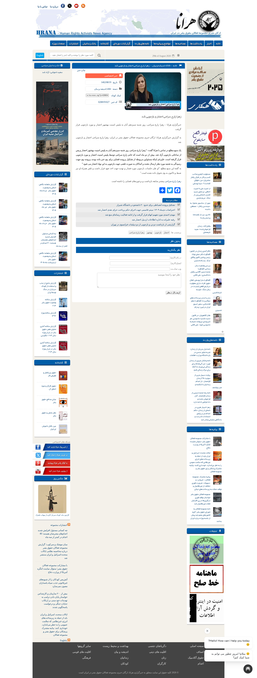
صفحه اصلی (197, 646)
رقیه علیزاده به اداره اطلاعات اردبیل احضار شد (153, 219)
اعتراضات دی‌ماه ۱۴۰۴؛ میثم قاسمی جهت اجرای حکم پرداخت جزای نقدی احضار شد (136, 210)
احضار (166, 232)
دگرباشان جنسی (157, 646)
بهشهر (149, 232)
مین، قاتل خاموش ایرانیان (49, 427)
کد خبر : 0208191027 (107, 102)
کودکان (124, 663)
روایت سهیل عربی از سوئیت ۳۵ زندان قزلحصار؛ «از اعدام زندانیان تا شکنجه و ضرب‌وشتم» (208, 381)
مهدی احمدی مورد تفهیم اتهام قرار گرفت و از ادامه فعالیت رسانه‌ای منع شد (140, 214)
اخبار (209, 43)
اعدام (201, 663)
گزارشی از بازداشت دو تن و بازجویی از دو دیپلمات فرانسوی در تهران (143, 224)
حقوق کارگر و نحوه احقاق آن (49, 387)
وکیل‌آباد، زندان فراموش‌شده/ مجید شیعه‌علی (202, 229)
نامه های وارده (142, 43)
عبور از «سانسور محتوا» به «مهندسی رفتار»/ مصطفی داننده (200, 206)
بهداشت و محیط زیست (115, 646)
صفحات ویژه (58, 43)
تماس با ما (42, 6)
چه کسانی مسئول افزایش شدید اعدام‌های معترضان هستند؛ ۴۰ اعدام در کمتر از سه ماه (53, 239)
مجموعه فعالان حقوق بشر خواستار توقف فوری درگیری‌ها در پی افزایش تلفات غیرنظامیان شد (200, 499)
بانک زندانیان (89, 43)
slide (168, 65)
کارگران (161, 663)
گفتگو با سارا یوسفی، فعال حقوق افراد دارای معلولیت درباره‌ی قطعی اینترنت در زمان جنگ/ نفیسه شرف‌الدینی (206, 286)
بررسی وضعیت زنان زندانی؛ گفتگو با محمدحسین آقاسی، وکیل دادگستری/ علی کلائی (200, 270)
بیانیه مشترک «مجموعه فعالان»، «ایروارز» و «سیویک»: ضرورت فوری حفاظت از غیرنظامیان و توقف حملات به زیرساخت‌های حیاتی (207, 483)
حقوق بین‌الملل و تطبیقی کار (49, 374)
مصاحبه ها (180, 43)
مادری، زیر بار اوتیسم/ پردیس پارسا (201, 216)
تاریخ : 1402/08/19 (109, 82)
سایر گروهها (84, 646)
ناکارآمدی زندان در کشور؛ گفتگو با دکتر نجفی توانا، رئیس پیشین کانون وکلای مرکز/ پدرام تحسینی (199, 255)
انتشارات (73, 43)
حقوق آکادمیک (196, 657)
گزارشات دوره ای (121, 43)
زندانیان (124, 657)
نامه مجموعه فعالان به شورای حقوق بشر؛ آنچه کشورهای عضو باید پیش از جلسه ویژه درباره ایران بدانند (206, 515)
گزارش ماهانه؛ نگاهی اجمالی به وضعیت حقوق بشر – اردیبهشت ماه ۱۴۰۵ (47, 257)
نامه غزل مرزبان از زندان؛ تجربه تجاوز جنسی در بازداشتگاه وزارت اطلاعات (200, 352)
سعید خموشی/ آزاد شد (52, 72)
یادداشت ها (196, 43)
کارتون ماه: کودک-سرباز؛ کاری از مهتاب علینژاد (52, 515)
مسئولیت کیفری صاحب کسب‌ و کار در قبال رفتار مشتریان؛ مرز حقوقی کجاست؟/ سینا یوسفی (200, 178)
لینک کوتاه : (115, 95)
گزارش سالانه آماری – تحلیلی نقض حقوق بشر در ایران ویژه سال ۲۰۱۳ (47, 347)
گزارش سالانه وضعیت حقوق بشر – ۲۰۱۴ (48, 302)
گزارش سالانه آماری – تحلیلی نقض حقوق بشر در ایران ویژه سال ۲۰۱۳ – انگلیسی (47, 331)
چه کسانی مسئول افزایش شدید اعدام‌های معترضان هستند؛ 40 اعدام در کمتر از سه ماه (52, 533)
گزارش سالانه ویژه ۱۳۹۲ (48, 314)
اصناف (200, 651)
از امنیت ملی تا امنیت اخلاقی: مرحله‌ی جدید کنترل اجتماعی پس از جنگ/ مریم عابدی (202, 193)
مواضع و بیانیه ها (162, 43)
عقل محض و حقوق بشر (49, 414)
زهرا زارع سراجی (173, 181)
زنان (163, 657)
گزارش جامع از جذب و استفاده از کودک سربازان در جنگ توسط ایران (48, 287)
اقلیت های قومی (81, 651)
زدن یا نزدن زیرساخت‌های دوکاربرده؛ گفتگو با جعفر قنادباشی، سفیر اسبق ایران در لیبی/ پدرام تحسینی (206, 304)
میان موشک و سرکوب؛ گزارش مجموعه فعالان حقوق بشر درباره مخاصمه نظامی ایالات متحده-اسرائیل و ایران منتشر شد (52, 551)
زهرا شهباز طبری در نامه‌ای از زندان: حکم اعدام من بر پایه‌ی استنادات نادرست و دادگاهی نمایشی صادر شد (208, 413)
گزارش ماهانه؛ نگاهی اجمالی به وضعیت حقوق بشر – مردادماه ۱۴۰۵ (47, 189)
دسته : (114, 89)
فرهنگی (86, 657)
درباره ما (54, 6)
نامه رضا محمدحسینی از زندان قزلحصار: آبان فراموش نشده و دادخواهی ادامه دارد (201, 397)
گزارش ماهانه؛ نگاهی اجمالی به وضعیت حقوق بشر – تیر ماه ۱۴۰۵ (47, 205)
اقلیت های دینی (157, 651)
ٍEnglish (63, 640)
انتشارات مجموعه (58, 525)
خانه (218, 43)
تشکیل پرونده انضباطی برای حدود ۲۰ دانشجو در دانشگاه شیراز (146, 205)
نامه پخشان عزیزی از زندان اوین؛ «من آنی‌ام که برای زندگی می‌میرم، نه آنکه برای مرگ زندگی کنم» (199, 365)
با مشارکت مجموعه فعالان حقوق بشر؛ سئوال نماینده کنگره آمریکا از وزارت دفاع (52, 568)
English (39, 55)
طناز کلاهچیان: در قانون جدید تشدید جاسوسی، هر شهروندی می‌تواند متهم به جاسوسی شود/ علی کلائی (200, 320)
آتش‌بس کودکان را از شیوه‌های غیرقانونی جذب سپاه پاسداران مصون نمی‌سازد (53, 583)
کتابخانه (104, 43)
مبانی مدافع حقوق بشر (49, 400)
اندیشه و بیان (158, 65)
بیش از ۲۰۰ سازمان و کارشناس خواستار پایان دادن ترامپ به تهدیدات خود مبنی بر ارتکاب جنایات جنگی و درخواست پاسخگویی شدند (52, 600)
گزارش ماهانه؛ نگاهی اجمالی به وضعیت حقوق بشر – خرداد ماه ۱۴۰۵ (47, 222)
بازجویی (158, 232)
